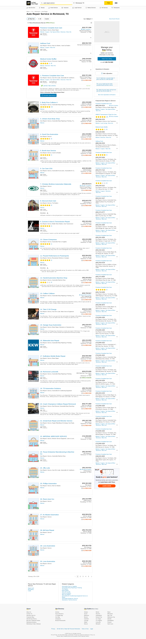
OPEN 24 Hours (50, 22)
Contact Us (29, 613)
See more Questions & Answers (106, 94)
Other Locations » (86, 29)
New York (109, 615)
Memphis (98, 624)
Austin (85, 613)
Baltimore (86, 615)
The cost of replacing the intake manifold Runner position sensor (104, 84)
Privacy (53, 628)
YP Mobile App (59, 615)
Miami (109, 612)
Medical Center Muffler (48, 59)
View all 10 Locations (86, 295)
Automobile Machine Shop (58, 280)
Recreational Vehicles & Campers (60, 258)
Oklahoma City (111, 617)
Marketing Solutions (32, 622)
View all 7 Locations (86, 185)
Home (28, 11)
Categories (58, 618)
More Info (68, 32)
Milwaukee (110, 613)
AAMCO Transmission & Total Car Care (106, 114)
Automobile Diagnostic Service (115, 214)
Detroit (97, 612)
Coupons (47, 32)
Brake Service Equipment (67, 311)
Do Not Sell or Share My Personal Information (68, 628)
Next (91, 576)
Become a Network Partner (33, 620)
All (40, 18)
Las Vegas (98, 618)
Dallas (85, 622)
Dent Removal (55, 406)
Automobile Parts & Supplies (59, 241)
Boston (86, 617)
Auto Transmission (68, 223)
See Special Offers (55, 32)
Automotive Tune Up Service (69, 600)
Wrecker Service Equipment (59, 438)
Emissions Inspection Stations (60, 61)
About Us (29, 612)
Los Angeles (99, 620)
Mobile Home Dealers (57, 223)
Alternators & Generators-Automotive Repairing (71, 327)
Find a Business (59, 613)
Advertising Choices (32, 618)
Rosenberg (31, 589)
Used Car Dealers (65, 45)
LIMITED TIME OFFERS (66, 86)
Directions (63, 32)
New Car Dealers (56, 45)
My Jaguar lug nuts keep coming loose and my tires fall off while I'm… (106, 90)
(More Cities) (95, 608)
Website (42, 32)
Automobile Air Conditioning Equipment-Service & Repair (75, 77)
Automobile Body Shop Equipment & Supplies (71, 406)
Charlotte (86, 618)
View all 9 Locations (86, 469)
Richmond (37, 11)
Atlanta (86, 612)
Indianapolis (99, 615)
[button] (116, 3)
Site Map (57, 617)
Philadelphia (110, 620)
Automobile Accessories (58, 170)
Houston (98, 613)
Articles (57, 612)
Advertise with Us (31, 615)
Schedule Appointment (49, 95)
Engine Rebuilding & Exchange (60, 423)
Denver (86, 624)
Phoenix (109, 622)
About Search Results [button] (114, 18)
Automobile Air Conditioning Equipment (62, 390)
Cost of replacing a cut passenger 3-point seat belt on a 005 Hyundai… (105, 78)
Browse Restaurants (60, 620)
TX (32, 11)
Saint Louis (110, 624)
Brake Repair (55, 30)
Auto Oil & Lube (56, 77)
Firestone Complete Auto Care (51, 28)
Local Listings (103, 123)
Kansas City (99, 617)
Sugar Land (31, 588)
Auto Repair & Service (45, 30)
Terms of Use (85, 628)
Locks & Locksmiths (72, 438)
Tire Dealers (55, 203)
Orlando (109, 618)
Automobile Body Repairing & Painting (61, 104)
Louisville (98, 622)
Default (89, 19)
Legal (91, 628)
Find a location (114, 105)
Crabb (29, 590)
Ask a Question (107, 73)
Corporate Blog (30, 617)
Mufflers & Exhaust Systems (114, 264)
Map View (32, 18)
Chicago (86, 620)
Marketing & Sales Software (34, 624)
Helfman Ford (45, 43)
